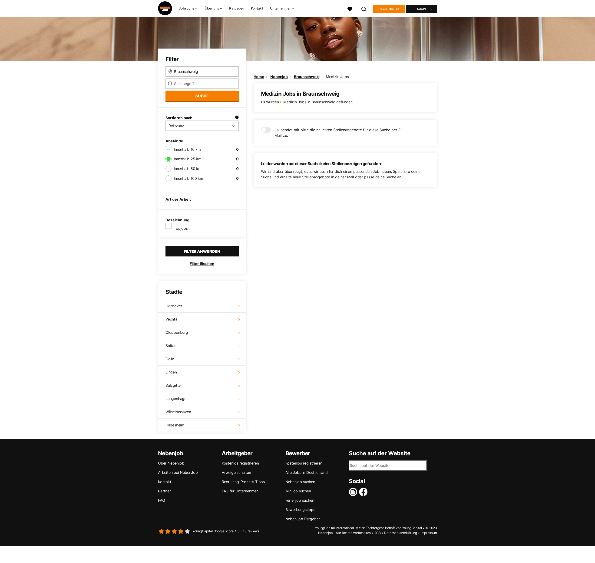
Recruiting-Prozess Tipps (243, 481)
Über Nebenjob (171, 463)
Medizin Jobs (337, 76)
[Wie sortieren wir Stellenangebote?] (237, 118)
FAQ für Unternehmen (240, 491)
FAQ (161, 500)
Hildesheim (174, 425)
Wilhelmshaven (178, 411)
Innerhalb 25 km (188, 159)
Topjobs (181, 228)
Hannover (173, 306)
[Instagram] (354, 492)
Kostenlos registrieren (240, 463)
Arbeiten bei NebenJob (178, 472)
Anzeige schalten (236, 472)
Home (259, 76)
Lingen (171, 372)
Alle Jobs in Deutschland (306, 472)
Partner (164, 491)
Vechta (171, 319)
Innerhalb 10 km (187, 149)
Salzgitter (173, 385)
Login (421, 8)
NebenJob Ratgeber (302, 519)
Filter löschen (202, 263)
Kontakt (257, 8)
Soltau (170, 345)
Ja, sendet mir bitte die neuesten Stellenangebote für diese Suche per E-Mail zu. (338, 133)
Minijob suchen (298, 491)
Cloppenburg (176, 332)
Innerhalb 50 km (188, 168)
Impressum (429, 533)
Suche (202, 96)
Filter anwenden (202, 251)
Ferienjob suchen (299, 500)
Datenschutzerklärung (400, 533)
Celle (169, 359)
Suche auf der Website (379, 453)
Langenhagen (176, 398)
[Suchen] (364, 8)
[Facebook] (364, 492)
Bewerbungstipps (300, 509)
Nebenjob (279, 76)
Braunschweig (307, 76)
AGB (377, 533)
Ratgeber (236, 8)
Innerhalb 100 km (188, 178)
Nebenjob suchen (300, 481)
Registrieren (389, 8)
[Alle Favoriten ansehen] (350, 8)
